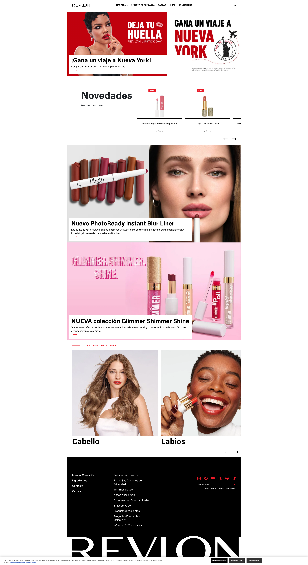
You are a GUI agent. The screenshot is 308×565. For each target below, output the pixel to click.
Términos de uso (123, 489)
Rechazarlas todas (237, 561)
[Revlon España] (81, 5)
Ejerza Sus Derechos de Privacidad (128, 482)
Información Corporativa (128, 525)
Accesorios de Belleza (142, 5)
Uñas (172, 5)
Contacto (77, 485)
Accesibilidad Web (124, 494)
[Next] (234, 139)
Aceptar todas (254, 561)
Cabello (162, 5)
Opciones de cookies (219, 561)
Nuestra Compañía (83, 475)
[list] (188, 110)
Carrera (76, 491)
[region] (154, 561)
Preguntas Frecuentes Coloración (127, 518)
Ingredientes (79, 480)
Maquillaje (122, 5)
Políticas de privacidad (126, 475)
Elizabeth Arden (123, 505)
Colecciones (185, 5)
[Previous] (225, 139)
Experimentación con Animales (132, 500)
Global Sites (204, 484)
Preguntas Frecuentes (127, 510)
